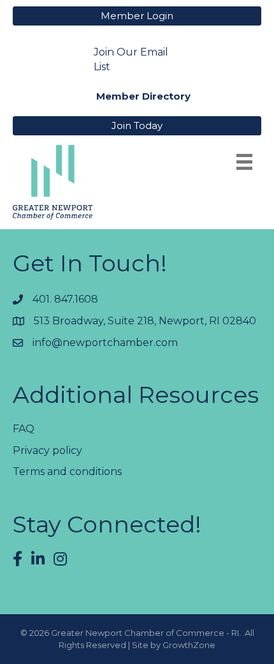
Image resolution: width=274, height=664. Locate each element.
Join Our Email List (131, 59)
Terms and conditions (67, 471)
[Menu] (244, 162)
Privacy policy (47, 450)
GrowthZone (188, 645)
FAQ (23, 429)
